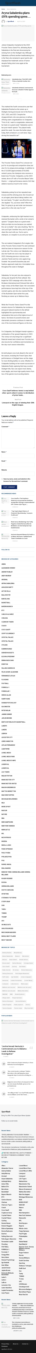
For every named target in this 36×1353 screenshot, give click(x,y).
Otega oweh (6, 997)
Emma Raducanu (8, 660)
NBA (3, 818)
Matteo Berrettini (9, 791)
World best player (9, 936)
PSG (3, 860)
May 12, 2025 (16, 83)
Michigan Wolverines (9, 799)
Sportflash (12, 3)
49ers (4, 564)
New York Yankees (8, 826)
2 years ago (15, 507)
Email (4, 461)
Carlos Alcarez (8, 614)
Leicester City (7, 737)
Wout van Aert (29, 1008)
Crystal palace (7, 637)
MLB (3, 803)
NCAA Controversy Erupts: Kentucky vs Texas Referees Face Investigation (20, 1063)
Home (3, 9)
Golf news (5, 977)
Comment (5, 427)
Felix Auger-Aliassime (10, 672)
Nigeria (4, 841)
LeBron (4, 733)
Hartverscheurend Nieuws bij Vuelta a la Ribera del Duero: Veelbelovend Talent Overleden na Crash (22, 536)
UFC (3, 921)
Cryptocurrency (8, 633)
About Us (15, 1344)
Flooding (5, 679)
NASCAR (4, 810)
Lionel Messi (6, 753)
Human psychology (9, 703)
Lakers (4, 729)
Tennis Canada (7, 1008)
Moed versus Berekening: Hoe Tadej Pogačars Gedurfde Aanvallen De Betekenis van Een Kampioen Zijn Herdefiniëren (22, 525)
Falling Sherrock (8, 668)
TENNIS (4, 913)
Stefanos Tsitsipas (9, 898)
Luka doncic (15, 984)
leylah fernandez (8, 745)
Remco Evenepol (7, 1001)
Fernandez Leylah (8, 676)
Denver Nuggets (8, 653)
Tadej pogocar (18, 1004)
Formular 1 (6, 691)
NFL (3, 833)
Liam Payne (6, 749)
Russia (4, 882)
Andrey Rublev (7, 572)
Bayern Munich (7, 606)
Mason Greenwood (9, 787)
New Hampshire (7, 822)
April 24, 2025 (21, 21)
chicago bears (28, 963)
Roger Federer (7, 878)
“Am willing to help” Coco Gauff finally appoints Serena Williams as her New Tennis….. (21, 1094)
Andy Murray (6, 576)
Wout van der (7, 940)
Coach (4, 626)
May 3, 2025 (16, 93)
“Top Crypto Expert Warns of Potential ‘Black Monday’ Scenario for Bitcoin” (21, 513)
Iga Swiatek (6, 706)
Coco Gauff (6, 629)
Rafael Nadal (6, 864)
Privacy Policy (5, 1344)
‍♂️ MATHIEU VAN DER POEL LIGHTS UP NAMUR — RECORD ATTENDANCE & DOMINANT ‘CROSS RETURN (17, 1155)
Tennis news (18, 1008)
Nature (4, 814)
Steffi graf (6, 901)
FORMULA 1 (5, 687)
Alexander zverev (8, 568)
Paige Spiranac (7, 849)
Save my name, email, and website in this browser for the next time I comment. (17, 480)
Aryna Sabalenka (11, 9)
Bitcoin (4, 959)
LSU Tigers (6, 772)
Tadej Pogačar (6, 1004)
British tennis (24, 959)
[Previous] (16, 100)
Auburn (17, 956)
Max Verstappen (8, 795)
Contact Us (25, 1344)
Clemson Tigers (8, 622)
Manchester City (8, 780)
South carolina (8, 890)
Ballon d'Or (6, 595)
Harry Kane (6, 699)
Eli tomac (16, 970)
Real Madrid (6, 868)
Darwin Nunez (7, 649)
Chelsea (5, 618)
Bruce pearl (6, 963)
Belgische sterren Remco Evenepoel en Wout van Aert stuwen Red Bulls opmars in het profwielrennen (21, 1084)
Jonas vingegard (26, 977)
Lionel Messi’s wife (9, 760)
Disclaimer (5, 1346)
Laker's (4, 726)
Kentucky (5, 980)
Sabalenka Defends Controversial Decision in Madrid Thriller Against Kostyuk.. (23, 89)
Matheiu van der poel (24, 987)
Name (4, 452)
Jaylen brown (7, 718)
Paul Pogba (6, 853)
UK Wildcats (6, 924)
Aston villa (6, 591)
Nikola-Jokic (6, 845)
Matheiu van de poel (8, 987)
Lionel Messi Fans (8, 756)
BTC (3, 610)
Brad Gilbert (13, 959)
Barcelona (6, 599)
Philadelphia (7, 857)
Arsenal (5, 579)
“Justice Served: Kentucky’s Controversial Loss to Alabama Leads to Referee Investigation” (14, 1050)
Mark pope (24, 984)
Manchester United (9, 783)
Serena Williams (8, 886)
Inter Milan (6, 710)
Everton (5, 664)
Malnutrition (7, 776)
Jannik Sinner (7, 714)
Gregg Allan (6, 695)
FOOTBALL (5, 683)
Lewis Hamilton (7, 741)
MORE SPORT (6, 806)
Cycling (5, 645)
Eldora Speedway (8, 656)
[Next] (19, 100)
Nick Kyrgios (6, 837)
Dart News (22, 966)
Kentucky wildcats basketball (13, 722)
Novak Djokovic (20, 994)
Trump (4, 917)
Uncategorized (7, 928)
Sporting (5, 894)
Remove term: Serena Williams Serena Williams (16, 873)
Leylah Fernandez (16, 980)
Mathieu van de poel (8, 991)
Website (4, 470)
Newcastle (6, 830)
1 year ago (15, 517)
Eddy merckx (6, 970)
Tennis (28, 1004)
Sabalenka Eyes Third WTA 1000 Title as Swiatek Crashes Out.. (22, 80)
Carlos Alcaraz (16, 963)
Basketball (6, 602)
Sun (3, 905)
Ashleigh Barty (7, 587)
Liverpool (5, 764)
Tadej (4, 909)
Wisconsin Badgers (9, 932)
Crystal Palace (7, 641)
